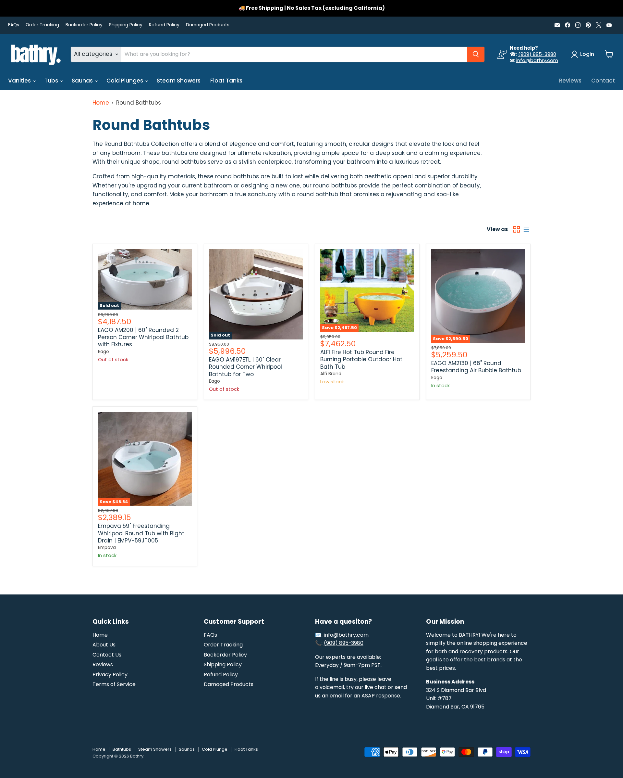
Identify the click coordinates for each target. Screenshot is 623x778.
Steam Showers (179, 80)
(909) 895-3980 (537, 54)
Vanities (20, 80)
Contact (603, 80)
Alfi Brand (330, 373)
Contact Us (106, 654)
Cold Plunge (214, 749)
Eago (103, 351)
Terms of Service (114, 684)
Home (100, 103)
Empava (107, 547)
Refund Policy (164, 25)
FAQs (13, 25)
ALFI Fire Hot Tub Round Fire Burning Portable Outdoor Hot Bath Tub (361, 359)
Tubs (51, 80)
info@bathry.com (537, 60)
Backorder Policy (84, 25)
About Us (104, 644)
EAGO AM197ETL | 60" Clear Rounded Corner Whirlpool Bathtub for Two (245, 367)
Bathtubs (122, 749)
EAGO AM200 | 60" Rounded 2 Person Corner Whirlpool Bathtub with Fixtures (143, 337)
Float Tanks (226, 80)
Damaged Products (207, 25)
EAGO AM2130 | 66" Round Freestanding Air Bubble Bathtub (476, 366)
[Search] (475, 54)
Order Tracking (42, 25)
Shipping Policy (125, 25)
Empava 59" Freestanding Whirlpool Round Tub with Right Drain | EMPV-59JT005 (141, 533)
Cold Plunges (125, 80)
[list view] (526, 229)
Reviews (570, 80)
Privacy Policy (110, 674)
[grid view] (516, 229)
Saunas (83, 80)
